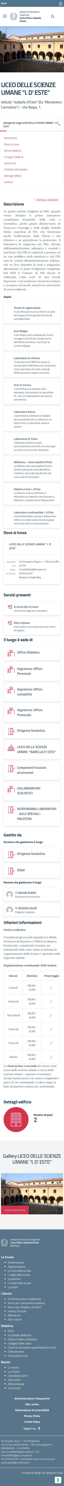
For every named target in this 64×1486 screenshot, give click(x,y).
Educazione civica (17, 1356)
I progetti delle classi (19, 1343)
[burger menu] (5, 16)
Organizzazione (16, 1266)
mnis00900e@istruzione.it (32, 569)
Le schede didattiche (19, 1335)
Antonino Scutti (27, 908)
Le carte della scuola (19, 1271)
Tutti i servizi (15, 1319)
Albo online (14, 1380)
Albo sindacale (16, 1384)
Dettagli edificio (13, 176)
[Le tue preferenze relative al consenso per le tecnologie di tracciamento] (58, 1480)
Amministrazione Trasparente (24, 1299)
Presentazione (16, 1262)
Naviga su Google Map (30, 577)
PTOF (11, 1331)
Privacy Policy (32, 1416)
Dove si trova (11, 144)
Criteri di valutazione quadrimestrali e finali (32, 1347)
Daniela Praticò (27, 892)
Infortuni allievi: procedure (22, 1339)
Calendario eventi (18, 1376)
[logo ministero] (13, 16)
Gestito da (10, 163)
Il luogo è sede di (13, 157)
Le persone (14, 1279)
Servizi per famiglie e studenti (24, 1307)
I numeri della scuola (19, 1283)
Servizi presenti (12, 150)
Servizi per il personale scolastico (26, 1303)
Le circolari (14, 1372)
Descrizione (10, 138)
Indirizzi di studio (17, 1311)
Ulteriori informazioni (15, 169)
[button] (32, 124)
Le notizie (13, 1367)
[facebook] (39, 1428)
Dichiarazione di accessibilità (32, 1410)
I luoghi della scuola (19, 1275)
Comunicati (14, 1388)
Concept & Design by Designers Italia (42, 1473)
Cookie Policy (32, 1422)
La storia (13, 1287)
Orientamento (16, 1351)
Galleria (8, 182)
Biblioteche (14, 1315)
